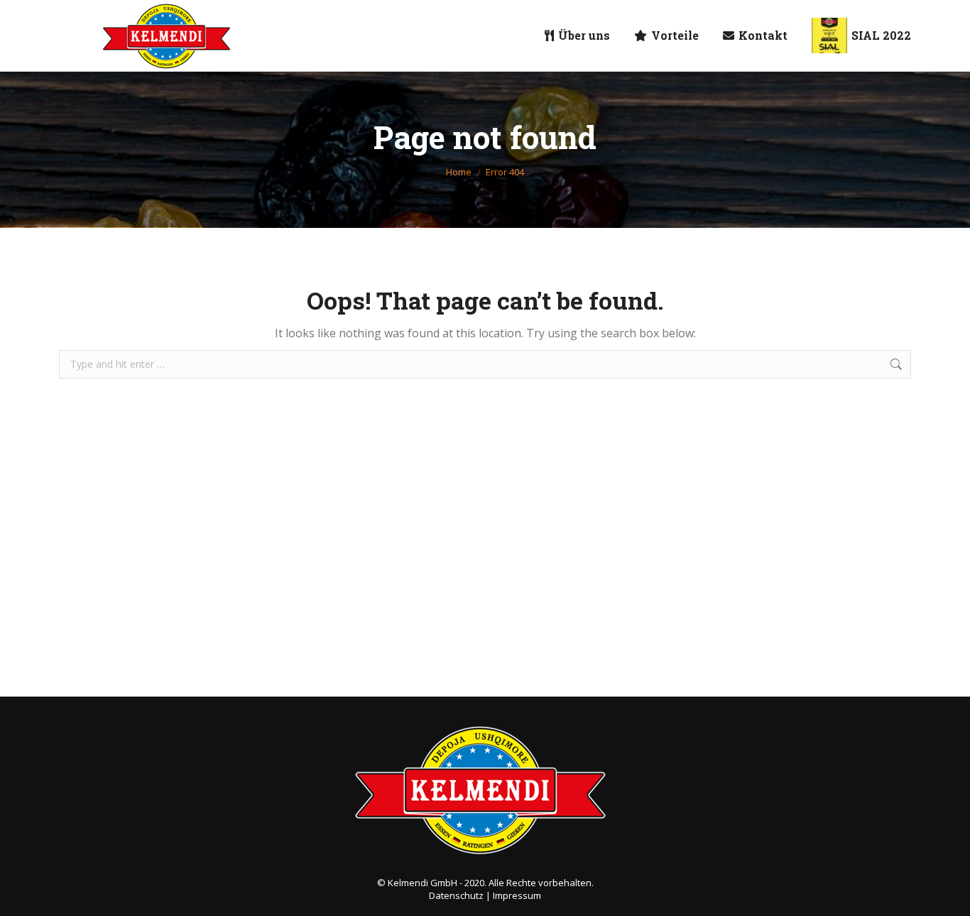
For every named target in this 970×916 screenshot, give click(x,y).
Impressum (517, 895)
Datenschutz (456, 895)
